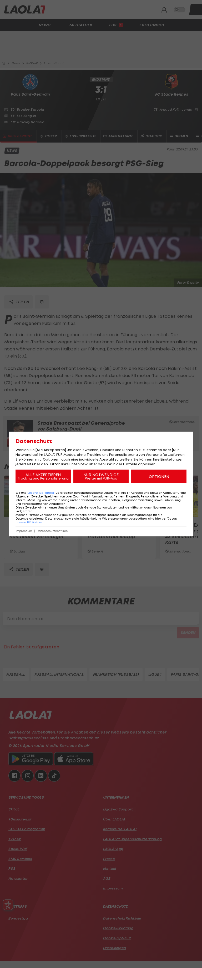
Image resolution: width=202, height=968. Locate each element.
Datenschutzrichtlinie (52, 531)
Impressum (24, 531)
